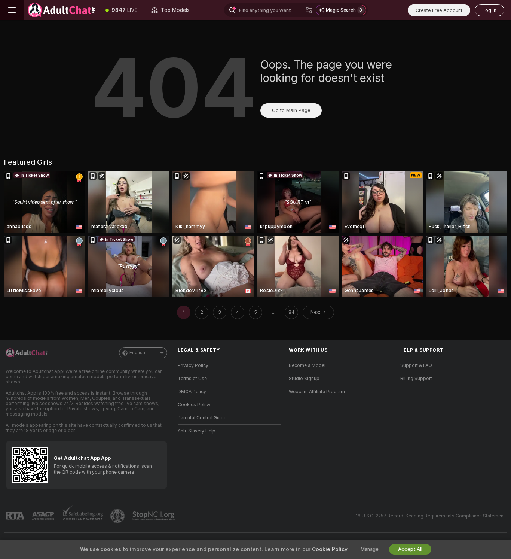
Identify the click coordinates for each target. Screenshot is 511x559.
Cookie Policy (329, 549)
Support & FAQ (416, 365)
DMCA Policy (192, 391)
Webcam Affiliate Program (317, 391)
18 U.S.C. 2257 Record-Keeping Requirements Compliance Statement (430, 516)
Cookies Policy (194, 404)
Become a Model (307, 365)
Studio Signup (304, 378)
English (137, 352)
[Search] (309, 10)
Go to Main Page (291, 110)
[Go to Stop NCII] (154, 515)
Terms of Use (192, 378)
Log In (489, 10)
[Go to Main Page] (61, 10)
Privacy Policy (193, 365)
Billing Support (416, 378)
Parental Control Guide (202, 417)
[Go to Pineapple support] (118, 516)
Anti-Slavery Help (196, 431)
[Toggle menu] (12, 10)
